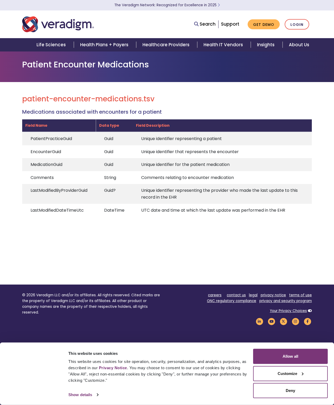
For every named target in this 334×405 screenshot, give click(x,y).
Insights (266, 45)
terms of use (300, 295)
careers (215, 295)
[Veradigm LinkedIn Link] (259, 321)
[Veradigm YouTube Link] (271, 321)
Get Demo (263, 24)
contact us (236, 295)
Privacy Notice (113, 368)
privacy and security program (285, 300)
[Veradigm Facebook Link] (307, 321)
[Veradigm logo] (58, 24)
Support (230, 24)
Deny (290, 390)
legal (253, 295)
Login (296, 24)
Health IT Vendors (223, 45)
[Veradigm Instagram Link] (295, 321)
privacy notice (273, 295)
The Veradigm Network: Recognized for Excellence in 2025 (166, 5)
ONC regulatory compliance (231, 300)
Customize (287, 373)
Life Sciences (51, 45)
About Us (299, 45)
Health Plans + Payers (104, 45)
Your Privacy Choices (288, 310)
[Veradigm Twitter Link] (283, 321)
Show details (80, 394)
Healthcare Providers (165, 45)
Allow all (290, 356)
